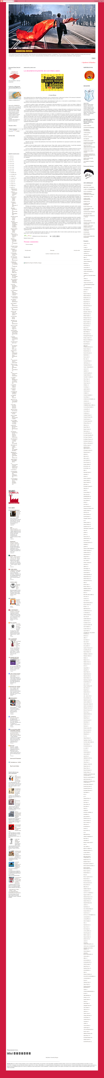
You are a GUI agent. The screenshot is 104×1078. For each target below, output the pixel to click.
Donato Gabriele (87, 464)
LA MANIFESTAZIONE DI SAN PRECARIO (14, 347)
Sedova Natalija (86, 920)
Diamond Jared (86, 452)
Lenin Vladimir (86, 626)
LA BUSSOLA (14, 469)
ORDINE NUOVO (87, 758)
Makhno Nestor (86, 661)
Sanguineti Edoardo (87, 898)
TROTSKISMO (86, 995)
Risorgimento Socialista (88, 863)
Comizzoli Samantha (87, 395)
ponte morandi (86, 816)
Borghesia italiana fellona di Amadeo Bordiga (14, 230)
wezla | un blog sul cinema (15, 673)
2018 (11, 157)
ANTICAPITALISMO (88, 271)
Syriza (85, 980)
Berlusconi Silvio (87, 319)
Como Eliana (86, 397)
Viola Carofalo (86, 1025)
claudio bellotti (86, 389)
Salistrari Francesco (87, 896)
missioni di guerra (87, 720)
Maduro (85, 657)
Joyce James (86, 600)
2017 (11, 159)
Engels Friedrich (87, 482)
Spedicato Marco (87, 968)
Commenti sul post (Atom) (54, 253)
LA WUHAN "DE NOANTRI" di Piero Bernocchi (18, 643)
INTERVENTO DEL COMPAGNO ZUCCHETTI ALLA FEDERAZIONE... (14, 354)
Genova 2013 (86, 536)
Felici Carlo (86, 494)
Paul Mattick (86, 792)
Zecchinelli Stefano (87, 1037)
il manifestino (12, 598)
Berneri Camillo (86, 321)
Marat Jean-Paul (86, 675)
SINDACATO (86, 134)
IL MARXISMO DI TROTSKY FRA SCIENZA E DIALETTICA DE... (14, 474)
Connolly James (86, 403)
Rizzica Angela (86, 870)
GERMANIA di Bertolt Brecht (14, 189)
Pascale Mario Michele (88, 784)
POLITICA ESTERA (87, 812)
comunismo (86, 401)
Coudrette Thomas (87, 415)
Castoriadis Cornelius (87, 376)
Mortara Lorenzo (30, 238)
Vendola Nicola (86, 1019)
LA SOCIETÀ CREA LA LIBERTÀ (13, 386)
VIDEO (85, 1023)
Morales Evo (86, 724)
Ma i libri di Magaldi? (18, 660)
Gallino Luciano (86, 522)
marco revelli (86, 683)
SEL (84, 922)
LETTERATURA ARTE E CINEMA (88, 151)
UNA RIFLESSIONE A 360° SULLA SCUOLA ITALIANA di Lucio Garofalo (18, 778)
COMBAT (85, 393)
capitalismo (86, 370)
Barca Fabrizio (86, 299)
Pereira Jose (86, 800)
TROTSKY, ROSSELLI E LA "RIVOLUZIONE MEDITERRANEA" (14, 211)
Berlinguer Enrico (87, 317)
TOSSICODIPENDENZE (88, 991)
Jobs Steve (85, 596)
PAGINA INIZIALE (87, 125)
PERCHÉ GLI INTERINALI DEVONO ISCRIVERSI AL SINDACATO (14, 455)
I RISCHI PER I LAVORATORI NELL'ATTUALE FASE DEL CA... (14, 333)
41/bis (85, 245)
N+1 (84, 218)
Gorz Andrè (86, 560)
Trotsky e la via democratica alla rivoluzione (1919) (14, 235)
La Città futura (86, 612)
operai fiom (86, 756)
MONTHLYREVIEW (88, 213)
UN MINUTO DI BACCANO (14, 342)
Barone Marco (86, 303)
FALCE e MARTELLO (88, 191)
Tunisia (85, 1001)
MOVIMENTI (86, 138)
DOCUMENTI (86, 460)
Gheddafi (85, 544)
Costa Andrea (86, 411)
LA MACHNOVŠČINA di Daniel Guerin (14, 360)
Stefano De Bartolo (87, 974)
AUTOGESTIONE (87, 287)
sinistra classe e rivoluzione (88, 946)
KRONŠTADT (86, 608)
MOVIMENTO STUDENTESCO (87, 130)
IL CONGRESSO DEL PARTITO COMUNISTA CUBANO (14, 293)
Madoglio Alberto (87, 655)
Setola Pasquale (86, 932)
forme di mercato (87, 506)
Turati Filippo (86, 1003)
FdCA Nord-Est (13, 622)
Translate (17, 131)
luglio (12, 181)
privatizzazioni (86, 826)
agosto (12, 180)
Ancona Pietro (86, 267)
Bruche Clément (86, 348)
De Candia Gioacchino (88, 435)
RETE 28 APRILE (87, 848)
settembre (13, 178)
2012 (11, 169)
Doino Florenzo (86, 462)
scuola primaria (86, 916)
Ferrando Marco (86, 498)
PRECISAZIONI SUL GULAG (14, 410)
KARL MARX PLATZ (88, 206)
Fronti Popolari (86, 516)
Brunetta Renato (86, 350)
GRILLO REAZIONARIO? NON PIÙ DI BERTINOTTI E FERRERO (18, 814)
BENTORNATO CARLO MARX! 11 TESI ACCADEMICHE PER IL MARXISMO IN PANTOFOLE (15, 891)
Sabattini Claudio (87, 888)
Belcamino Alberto (87, 311)
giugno (12, 183)
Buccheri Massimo (87, 352)
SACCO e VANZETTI (88, 892)
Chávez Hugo (86, 381)
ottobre (12, 176)
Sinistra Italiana (86, 951)
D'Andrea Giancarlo (87, 421)
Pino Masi (85, 802)
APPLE (85, 278)
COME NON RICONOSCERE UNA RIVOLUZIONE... (14, 428)
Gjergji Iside (86, 556)
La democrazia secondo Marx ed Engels (14, 254)
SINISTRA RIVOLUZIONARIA (88, 953)
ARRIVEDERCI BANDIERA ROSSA (14, 460)
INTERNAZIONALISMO (88, 140)
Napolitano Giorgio (87, 740)
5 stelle (85, 247)
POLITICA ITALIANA (88, 136)
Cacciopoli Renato (87, 360)
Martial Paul (86, 689)
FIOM (85, 502)
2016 (11, 161)
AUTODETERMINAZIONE (89, 284)
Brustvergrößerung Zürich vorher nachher (15, 675)
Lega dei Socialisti (87, 624)
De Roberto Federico (87, 441)
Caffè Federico (86, 363)
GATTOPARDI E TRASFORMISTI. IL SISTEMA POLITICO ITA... (14, 481)
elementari (85, 474)
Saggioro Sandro (87, 894)
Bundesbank (86, 354)
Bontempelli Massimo (88, 335)
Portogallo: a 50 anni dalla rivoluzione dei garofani (14, 612)
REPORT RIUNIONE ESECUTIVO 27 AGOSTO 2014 (18, 703)
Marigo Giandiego (87, 685)
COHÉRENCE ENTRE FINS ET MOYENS (15, 571)
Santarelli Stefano (87, 902)
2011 (11, 170)
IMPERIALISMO (87, 588)
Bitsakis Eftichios (87, 329)
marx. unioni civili (87, 695)
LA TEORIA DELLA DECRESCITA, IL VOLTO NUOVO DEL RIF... (14, 380)
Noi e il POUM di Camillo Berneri (14, 297)
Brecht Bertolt (86, 343)
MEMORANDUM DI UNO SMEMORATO (14, 658)
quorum (85, 828)
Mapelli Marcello (87, 673)
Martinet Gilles (86, 691)
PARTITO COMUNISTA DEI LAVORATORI (89, 223)
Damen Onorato (86, 429)
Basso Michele (86, 309)
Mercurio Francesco (87, 710)
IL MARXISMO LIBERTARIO (13, 639)
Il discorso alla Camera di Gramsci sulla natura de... (14, 313)
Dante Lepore (86, 431)
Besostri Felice (86, 325)
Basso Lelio (86, 307)
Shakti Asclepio (86, 934)
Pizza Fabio (86, 806)
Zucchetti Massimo (87, 1041)
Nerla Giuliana (86, 744)
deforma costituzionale (88, 443)
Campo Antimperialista (88, 367)
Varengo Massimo (87, 1015)
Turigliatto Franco (87, 1005)
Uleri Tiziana (86, 1007)
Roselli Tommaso (87, 880)
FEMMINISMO (87, 496)
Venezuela (85, 1021)
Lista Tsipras (86, 639)
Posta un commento (29, 244)
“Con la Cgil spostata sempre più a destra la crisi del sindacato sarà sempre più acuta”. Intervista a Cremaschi (15, 733)
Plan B (85, 808)
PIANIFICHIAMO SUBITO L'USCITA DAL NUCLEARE (14, 441)
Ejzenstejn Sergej (87, 472)
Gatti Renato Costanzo (88, 528)
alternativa (85, 263)
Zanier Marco (86, 1035)
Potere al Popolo (87, 820)
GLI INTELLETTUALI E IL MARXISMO (14, 374)
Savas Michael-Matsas (88, 908)
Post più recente (28, 250)
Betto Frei (85, 327)
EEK (84, 470)
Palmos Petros (86, 768)
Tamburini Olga (86, 982)
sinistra (85, 940)
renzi (84, 844)
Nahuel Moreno (86, 738)
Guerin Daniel (86, 572)
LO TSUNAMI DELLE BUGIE (14, 317)
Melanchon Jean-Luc (87, 707)
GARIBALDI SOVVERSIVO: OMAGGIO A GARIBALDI (14, 264)
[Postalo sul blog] (54, 236)
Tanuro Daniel (86, 984)
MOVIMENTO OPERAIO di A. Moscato (89, 216)
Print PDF (29, 235)
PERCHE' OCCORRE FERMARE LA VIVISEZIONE (14, 241)
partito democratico (87, 779)
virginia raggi (86, 1027)
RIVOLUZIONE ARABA (88, 865)
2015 (11, 163)
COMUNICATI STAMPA (88, 399)
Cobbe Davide (86, 391)
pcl (84, 796)
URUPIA (85, 1011)
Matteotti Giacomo (87, 700)
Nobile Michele (86, 752)
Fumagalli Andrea (87, 518)
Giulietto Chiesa (86, 552)
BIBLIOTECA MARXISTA (89, 187)
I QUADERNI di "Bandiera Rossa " (89, 162)
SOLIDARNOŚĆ (87, 962)
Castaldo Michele (87, 375)
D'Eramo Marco (86, 423)
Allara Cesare (86, 259)
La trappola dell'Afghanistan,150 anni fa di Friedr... (14, 338)
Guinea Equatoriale (87, 574)
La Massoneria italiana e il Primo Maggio (18, 585)
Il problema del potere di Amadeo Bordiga (13, 198)
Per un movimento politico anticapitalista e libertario (15, 730)
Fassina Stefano (86, 492)
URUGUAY (86, 1009)
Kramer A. (85, 606)
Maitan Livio (86, 659)
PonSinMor (86, 814)
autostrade (85, 289)
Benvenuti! (12, 746)
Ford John (85, 504)
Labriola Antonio (87, 614)
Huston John (86, 584)
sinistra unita (86, 956)
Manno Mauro (86, 671)
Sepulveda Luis (86, 924)
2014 (11, 165)
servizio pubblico (87, 930)
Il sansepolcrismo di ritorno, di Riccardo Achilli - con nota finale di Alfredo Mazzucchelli (18, 880)
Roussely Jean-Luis (87, 882)
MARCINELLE (86, 681)
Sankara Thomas (87, 900)
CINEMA (85, 385)
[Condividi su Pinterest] (59, 236)
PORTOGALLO (87, 818)
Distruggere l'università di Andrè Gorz (14, 250)
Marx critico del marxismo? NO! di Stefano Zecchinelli (14, 276)
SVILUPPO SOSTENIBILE (89, 976)
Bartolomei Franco (87, 305)
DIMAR (85, 454)
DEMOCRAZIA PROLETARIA (87, 447)
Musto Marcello (86, 732)
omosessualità (86, 754)
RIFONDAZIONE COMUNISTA (87, 857)
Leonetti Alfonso (87, 628)
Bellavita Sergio (86, 313)
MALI (85, 665)
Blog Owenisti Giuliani (14, 766)
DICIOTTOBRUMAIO (14, 510)
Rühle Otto (86, 886)
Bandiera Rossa (86, 297)
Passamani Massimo (87, 790)
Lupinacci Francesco (87, 647)
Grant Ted (85, 564)
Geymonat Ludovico (87, 542)
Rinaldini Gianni (87, 861)
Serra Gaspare (86, 928)
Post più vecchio (77, 250)
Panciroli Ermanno (87, 770)
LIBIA (85, 637)
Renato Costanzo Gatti (88, 842)
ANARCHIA (86, 265)
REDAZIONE (86, 834)
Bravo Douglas (86, 341)
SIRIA (85, 958)
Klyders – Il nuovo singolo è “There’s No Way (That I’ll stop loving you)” (15, 557)
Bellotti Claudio (86, 315)
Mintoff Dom (86, 718)
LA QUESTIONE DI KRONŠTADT (17, 801)
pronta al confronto (65, 97)
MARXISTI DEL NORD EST (89, 211)
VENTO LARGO (13, 582)
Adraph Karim (86, 251)
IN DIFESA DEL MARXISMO (87, 204)
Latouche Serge (86, 620)
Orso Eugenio (86, 760)
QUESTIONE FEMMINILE (89, 127)
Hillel (85, 582)
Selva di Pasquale (13, 687)
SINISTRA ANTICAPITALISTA (88, 943)
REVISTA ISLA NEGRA (15, 686)
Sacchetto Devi (86, 890)
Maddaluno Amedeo (87, 653)
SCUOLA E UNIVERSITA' (89, 914)
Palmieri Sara (86, 766)
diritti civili (85, 456)
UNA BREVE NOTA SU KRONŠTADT (14, 300)
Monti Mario (86, 722)
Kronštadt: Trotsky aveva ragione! (14, 246)
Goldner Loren (86, 558)
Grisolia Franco (86, 570)
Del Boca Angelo (87, 445)
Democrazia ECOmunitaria (15, 758)
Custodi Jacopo (86, 419)
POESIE (85, 810)
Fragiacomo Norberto (87, 508)
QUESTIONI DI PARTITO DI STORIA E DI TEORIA (89, 143)
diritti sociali (86, 458)
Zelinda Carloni (86, 1039)
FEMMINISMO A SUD (88, 196)
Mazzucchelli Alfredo (87, 704)
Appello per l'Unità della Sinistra (89, 275)
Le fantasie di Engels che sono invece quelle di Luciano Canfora (18, 514)
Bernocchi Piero (86, 323)
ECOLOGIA (86, 466)
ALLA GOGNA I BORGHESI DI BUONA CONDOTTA (14, 281)
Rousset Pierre (86, 884)
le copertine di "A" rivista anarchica (18, 625)
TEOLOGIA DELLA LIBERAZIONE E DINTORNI (89, 146)
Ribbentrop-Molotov (87, 850)
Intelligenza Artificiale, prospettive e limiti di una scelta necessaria (14, 544)
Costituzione (86, 413)
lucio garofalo (86, 645)
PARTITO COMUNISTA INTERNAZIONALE (88, 226)
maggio (12, 185)
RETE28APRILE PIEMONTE (13, 698)
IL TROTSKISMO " (14, 610)
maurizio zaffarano (87, 701)
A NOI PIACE (13, 716)
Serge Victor (86, 926)
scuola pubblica (86, 918)
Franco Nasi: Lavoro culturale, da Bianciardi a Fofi (15, 529)
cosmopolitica (86, 409)
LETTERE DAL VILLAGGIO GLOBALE (89, 633)
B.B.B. (85, 291)
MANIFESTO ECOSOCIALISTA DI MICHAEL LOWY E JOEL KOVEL (14, 434)
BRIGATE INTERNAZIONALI (87, 346)
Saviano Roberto (87, 910)
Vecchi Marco (86, 1017)
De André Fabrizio (87, 433)
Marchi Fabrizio (86, 677)
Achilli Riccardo (86, 249)
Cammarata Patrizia (87, 364)
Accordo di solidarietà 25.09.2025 (18, 600)
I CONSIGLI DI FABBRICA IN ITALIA (14, 392)
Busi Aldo (85, 358)
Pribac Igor (86, 824)
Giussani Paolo (86, 554)
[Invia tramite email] (53, 236)
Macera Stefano (86, 651)
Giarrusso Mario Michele (88, 548)
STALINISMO (86, 970)
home (11, 527)
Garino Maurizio (87, 524)
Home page (52, 250)
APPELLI (85, 273)
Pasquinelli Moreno (87, 788)
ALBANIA (86, 253)
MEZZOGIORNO (87, 713)
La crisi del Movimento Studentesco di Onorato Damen (14, 286)
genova (85, 534)
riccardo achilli (86, 852)
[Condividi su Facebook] (57, 236)
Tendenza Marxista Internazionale (87, 987)
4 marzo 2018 (86, 243)
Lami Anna (86, 616)
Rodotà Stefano (86, 872)
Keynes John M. (87, 604)
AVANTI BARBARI (87, 185)
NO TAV (85, 750)
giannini (85, 546)
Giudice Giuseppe (87, 550)
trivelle (85, 993)
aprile (12, 187)
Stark (84, 972)
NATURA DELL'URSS (88, 742)
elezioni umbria (86, 480)
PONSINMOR (86, 232)
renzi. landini (86, 846)
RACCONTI (86, 830)
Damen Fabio (86, 427)
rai (84, 832)
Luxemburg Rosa (87, 649)
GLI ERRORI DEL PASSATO (13, 396)
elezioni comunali (87, 478)
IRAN (85, 592)
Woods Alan (86, 1031)
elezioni (85, 476)
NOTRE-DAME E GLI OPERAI (18, 852)
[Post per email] (50, 236)
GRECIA (85, 566)
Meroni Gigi (86, 712)
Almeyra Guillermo (87, 261)
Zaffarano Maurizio (87, 1033)
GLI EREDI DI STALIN (14, 413)
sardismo (85, 904)
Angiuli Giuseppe (87, 269)
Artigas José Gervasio (88, 282)
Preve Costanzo (86, 822)
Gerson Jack (86, 540)
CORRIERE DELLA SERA (89, 405)
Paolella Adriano (87, 772)
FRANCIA (86, 512)
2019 (11, 156)
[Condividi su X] (56, 236)
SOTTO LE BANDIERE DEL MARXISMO (89, 237)
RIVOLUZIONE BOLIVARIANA (87, 868)
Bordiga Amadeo (87, 337)
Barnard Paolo (86, 301)
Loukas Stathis (86, 643)
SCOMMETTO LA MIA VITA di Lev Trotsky (18, 790)
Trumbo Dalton (86, 999)
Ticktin (85, 989)
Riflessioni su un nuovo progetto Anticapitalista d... (14, 401)
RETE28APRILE (87, 234)
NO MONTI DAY (87, 746)
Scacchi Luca (86, 912)
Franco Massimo (87, 514)
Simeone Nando (86, 936)
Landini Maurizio (87, 618)
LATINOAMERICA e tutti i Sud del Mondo (89, 209)
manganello (86, 669)
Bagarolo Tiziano (87, 293)
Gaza (84, 530)
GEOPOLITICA (87, 538)
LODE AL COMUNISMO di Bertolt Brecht (14, 193)
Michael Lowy (86, 716)
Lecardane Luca (86, 622)
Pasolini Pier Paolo (87, 786)
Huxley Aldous (86, 586)
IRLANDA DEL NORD (88, 594)
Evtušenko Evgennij (87, 486)
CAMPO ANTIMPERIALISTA (89, 189)
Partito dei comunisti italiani (89, 777)
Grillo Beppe (86, 568)
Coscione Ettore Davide (88, 407)
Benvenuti (12, 745)
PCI (84, 794)
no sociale (85, 748)
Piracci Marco (86, 804)
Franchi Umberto (87, 510)
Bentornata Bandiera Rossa (14, 109)
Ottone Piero (86, 762)
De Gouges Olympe (87, 437)
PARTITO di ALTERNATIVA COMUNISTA (89, 229)
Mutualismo (86, 734)
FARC (85, 490)
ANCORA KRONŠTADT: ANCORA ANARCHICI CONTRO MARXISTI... (14, 224)
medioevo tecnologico (87, 706)
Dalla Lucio (86, 425)
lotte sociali (86, 641)
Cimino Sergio (86, 383)
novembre (13, 174)
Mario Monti (86, 687)
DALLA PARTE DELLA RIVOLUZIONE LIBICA (14, 417)
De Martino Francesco (88, 439)
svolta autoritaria (87, 978)
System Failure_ (13, 555)
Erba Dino (85, 484)
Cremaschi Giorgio (87, 417)
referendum (86, 840)
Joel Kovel (85, 598)
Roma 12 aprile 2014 (87, 876)
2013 (11, 167)
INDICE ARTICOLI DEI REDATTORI (88, 159)
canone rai (85, 369)
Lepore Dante (86, 630)
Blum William (86, 331)
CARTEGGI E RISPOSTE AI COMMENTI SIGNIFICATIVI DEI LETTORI (89, 155)
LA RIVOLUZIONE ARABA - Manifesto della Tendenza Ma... (14, 466)
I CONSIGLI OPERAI (13, 389)
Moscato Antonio (87, 730)
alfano (85, 257)
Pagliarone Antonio (87, 764)
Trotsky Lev (86, 997)
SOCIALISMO (86, 960)
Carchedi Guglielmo (87, 373)
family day (85, 488)
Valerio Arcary (86, 1013)
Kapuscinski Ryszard (87, 602)
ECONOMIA (86, 468)
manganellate (86, 667)
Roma (85, 874)
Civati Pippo (86, 387)
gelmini (85, 532)
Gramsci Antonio (87, 562)
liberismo (85, 635)
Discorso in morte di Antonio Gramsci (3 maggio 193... (14, 327)
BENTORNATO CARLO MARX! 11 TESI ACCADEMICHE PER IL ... (14, 447)
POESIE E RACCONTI (88, 149)
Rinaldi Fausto (86, 859)
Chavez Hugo (86, 379)
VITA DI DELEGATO (88, 1029)
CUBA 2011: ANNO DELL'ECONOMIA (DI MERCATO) (14, 270)
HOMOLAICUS (87, 201)
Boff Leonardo (86, 333)
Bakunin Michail (87, 295)
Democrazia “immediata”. (14, 717)
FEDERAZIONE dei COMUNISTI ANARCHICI (89, 194)
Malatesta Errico (86, 663)
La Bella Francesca (87, 610)
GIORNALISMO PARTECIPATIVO (87, 199)
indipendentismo (87, 590)
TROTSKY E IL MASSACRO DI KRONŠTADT (14, 322)
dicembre (13, 172)
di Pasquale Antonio (87, 450)
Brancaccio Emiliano (87, 339)
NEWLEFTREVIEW (87, 220)
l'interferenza (12, 541)
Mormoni (85, 726)
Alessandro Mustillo (87, 255)
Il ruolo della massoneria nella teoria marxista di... (14, 406)
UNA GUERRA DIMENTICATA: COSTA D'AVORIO (14, 422)
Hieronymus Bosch (87, 580)
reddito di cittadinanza (87, 836)
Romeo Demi (86, 878)
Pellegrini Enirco (87, 798)
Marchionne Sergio (87, 679)
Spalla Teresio (86, 966)
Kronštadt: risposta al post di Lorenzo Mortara (14, 218)
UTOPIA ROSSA (13, 569)
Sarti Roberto (86, 906)
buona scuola (86, 357)
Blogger (56, 1057)
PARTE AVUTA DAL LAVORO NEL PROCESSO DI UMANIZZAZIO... (14, 367)
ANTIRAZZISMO (87, 132)
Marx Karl (85, 694)
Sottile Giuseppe (87, 964)
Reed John (85, 838)
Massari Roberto (87, 697)
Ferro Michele (86, 500)
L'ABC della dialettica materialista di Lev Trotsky (17, 841)
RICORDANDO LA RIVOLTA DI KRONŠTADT (14, 258)
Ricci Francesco (86, 854)
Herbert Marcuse (87, 578)
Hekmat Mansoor (87, 576)
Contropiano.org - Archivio (15, 762)
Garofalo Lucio (86, 526)
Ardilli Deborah (86, 280)
